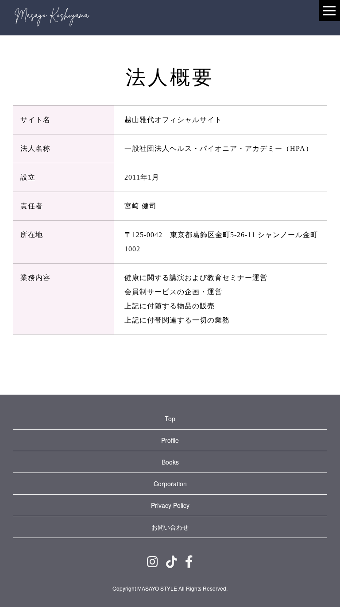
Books (170, 461)
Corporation (170, 483)
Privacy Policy (170, 505)
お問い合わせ (170, 526)
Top (170, 418)
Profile (170, 440)
